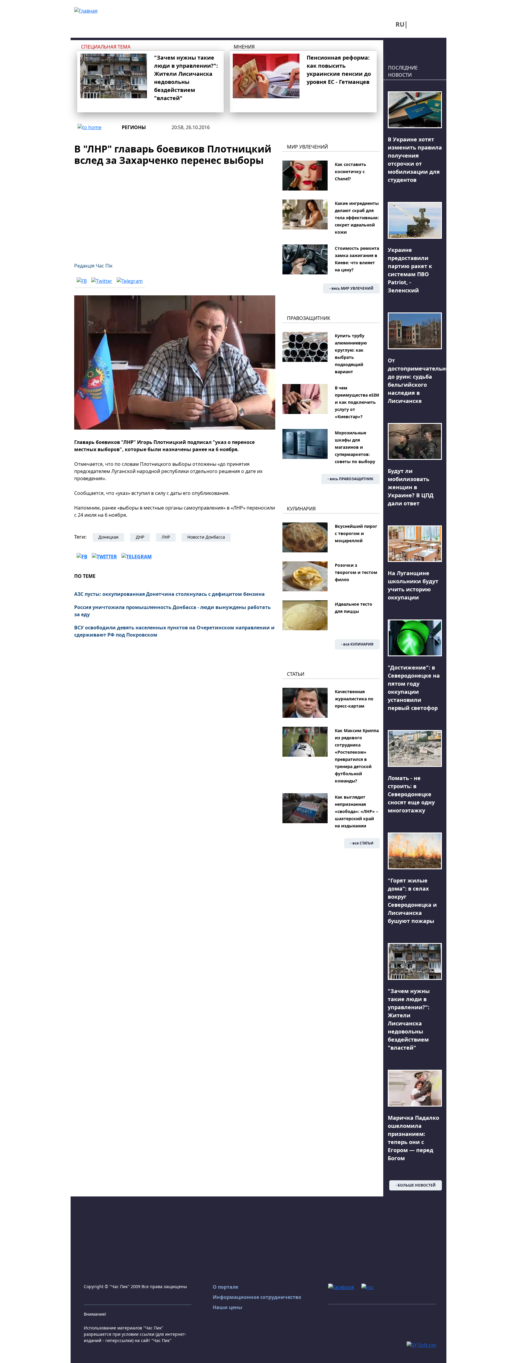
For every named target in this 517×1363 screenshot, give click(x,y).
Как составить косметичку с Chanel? (350, 171)
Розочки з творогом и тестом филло (356, 572)
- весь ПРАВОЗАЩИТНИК (350, 478)
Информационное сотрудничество (257, 1297)
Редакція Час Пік (93, 265)
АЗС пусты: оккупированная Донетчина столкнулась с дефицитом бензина (169, 594)
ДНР (140, 537)
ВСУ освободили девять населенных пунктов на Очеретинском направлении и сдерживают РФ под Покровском (174, 631)
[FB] (82, 281)
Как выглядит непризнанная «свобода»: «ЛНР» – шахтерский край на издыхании (356, 811)
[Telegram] (130, 281)
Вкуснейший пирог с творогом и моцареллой (356, 533)
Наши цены (227, 1307)
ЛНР (166, 537)
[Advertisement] (174, 211)
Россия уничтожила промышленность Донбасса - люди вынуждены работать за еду (172, 611)
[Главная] (86, 10)
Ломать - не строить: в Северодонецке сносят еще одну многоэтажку (411, 794)
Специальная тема (105, 46)
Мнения (244, 46)
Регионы (134, 127)
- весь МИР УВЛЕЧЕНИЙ (351, 288)
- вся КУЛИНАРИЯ (357, 644)
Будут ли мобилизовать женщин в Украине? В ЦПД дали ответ (411, 487)
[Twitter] (101, 281)
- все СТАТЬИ (361, 843)
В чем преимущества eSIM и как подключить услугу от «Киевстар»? (357, 402)
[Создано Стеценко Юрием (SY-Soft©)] (421, 1344)
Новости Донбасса (206, 537)
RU (400, 24)
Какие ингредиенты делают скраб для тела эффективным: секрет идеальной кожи (357, 217)
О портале (225, 1287)
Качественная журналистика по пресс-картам (354, 699)
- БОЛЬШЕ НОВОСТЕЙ (416, 1185)
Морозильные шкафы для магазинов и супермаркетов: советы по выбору (355, 447)
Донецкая (108, 537)
